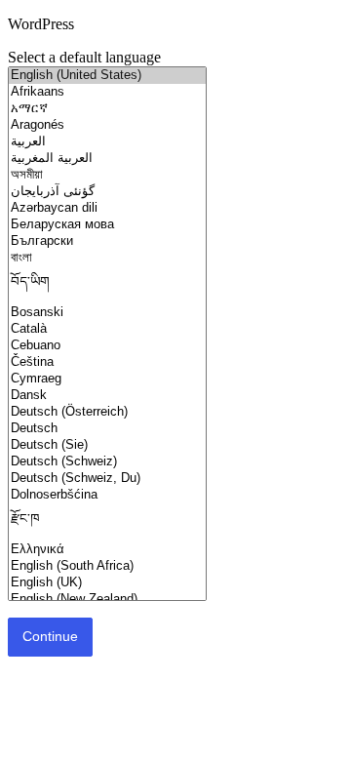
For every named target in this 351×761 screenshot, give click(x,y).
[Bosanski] (107, 312)
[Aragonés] (107, 125)
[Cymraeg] (107, 379)
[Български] (107, 241)
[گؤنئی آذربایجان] (107, 191)
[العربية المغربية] (107, 158)
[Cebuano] (107, 346)
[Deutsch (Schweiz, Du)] (107, 478)
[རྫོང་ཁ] (107, 522)
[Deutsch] (107, 429)
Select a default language (84, 57)
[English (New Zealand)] (107, 599)
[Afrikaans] (107, 92)
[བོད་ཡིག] (107, 285)
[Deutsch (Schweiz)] (107, 462)
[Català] (107, 329)
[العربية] (107, 142)
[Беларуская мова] (107, 225)
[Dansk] (107, 395)
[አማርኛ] (107, 108)
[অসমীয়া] (107, 175)
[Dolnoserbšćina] (107, 495)
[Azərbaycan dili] (107, 208)
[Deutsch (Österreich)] (107, 412)
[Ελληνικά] (107, 549)
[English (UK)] (107, 583)
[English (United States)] (107, 75)
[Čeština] (107, 362)
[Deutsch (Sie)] (107, 445)
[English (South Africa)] (107, 566)
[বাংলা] (107, 258)
